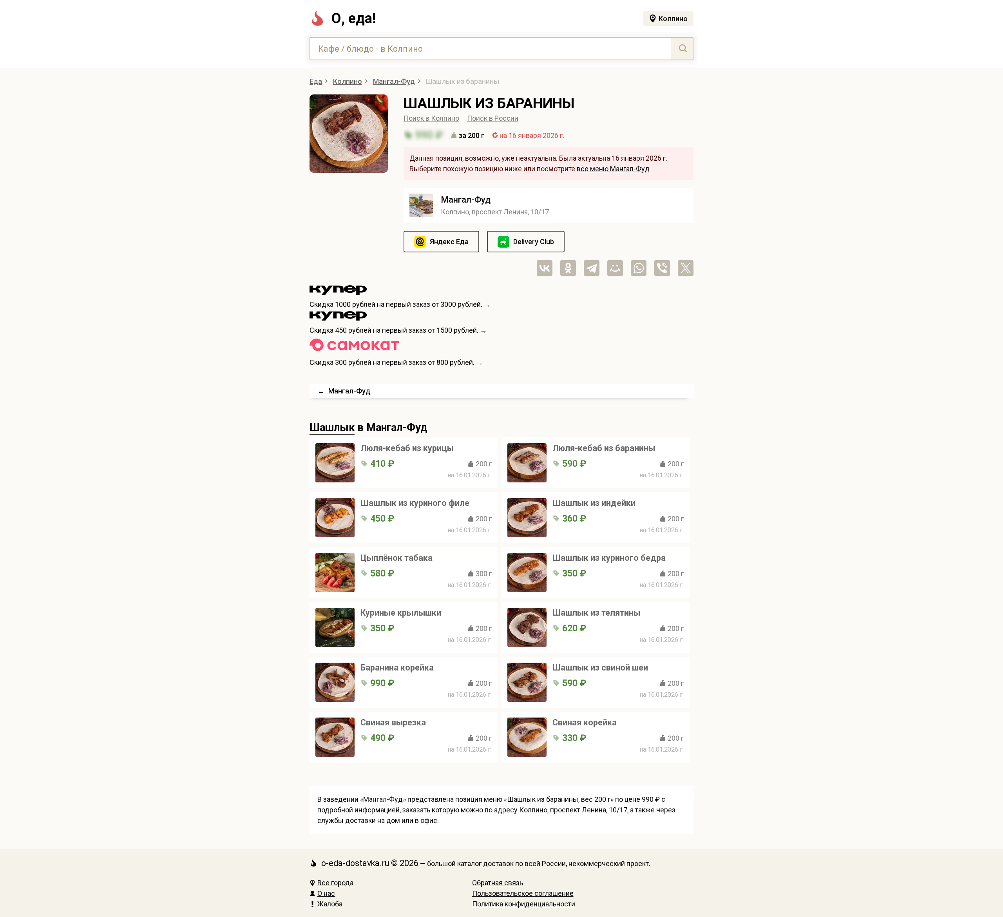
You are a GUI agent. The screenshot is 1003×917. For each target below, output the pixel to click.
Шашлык (332, 427)
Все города (335, 883)
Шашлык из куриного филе (414, 503)
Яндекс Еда (449, 241)
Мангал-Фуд (466, 200)
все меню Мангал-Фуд (613, 169)
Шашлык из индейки (593, 503)
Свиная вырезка (393, 722)
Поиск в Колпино (431, 118)
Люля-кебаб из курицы (407, 448)
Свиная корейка (584, 722)
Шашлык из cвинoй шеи (600, 667)
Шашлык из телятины (596, 613)
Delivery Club (533, 241)
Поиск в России (492, 118)
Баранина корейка (397, 667)
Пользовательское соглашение (523, 893)
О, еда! (353, 18)
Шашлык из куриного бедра (609, 558)
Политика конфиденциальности (523, 904)
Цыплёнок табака (396, 558)
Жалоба (329, 904)
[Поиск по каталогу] (682, 49)
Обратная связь (497, 883)
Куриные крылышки (400, 613)
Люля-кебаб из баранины (603, 448)
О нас (326, 893)
